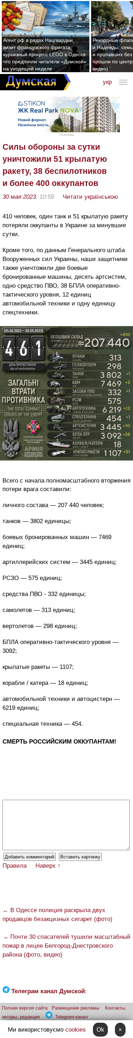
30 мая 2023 (19, 196)
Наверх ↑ (48, 865)
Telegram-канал (71, 1017)
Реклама (66, 135)
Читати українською (90, 196)
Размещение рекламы (75, 1008)
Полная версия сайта (25, 1008)
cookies (75, 1029)
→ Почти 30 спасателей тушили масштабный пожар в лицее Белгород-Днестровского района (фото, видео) (66, 945)
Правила (14, 865)
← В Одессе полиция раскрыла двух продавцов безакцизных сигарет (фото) (57, 914)
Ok (100, 1029)
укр (107, 82)
